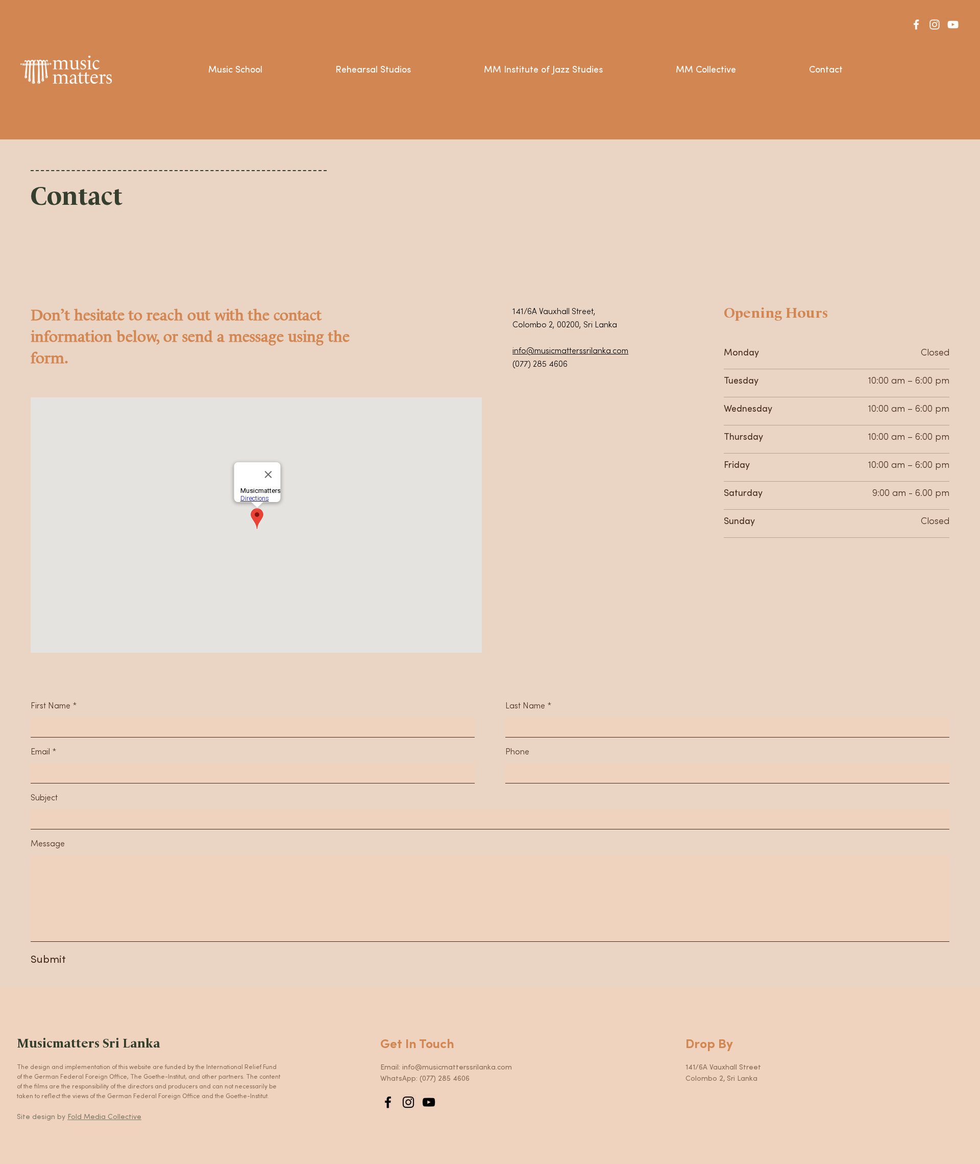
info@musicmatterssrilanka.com (570, 350)
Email (40, 752)
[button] (235, 70)
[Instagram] (934, 24)
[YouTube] (953, 24)
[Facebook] (916, 24)
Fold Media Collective (104, 1117)
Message (48, 844)
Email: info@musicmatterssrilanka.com (446, 1067)
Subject (44, 798)
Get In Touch (417, 1044)
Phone (517, 752)
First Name (50, 706)
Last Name (525, 706)
